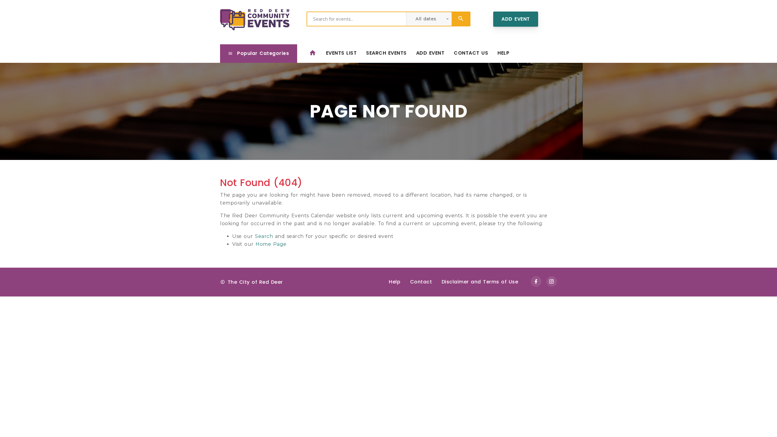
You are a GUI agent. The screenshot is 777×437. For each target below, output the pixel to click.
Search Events (386, 52)
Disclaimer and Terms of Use (480, 281)
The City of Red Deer (255, 282)
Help (503, 52)
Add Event (515, 18)
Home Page (271, 244)
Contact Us (471, 52)
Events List (341, 52)
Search (264, 236)
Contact (421, 281)
